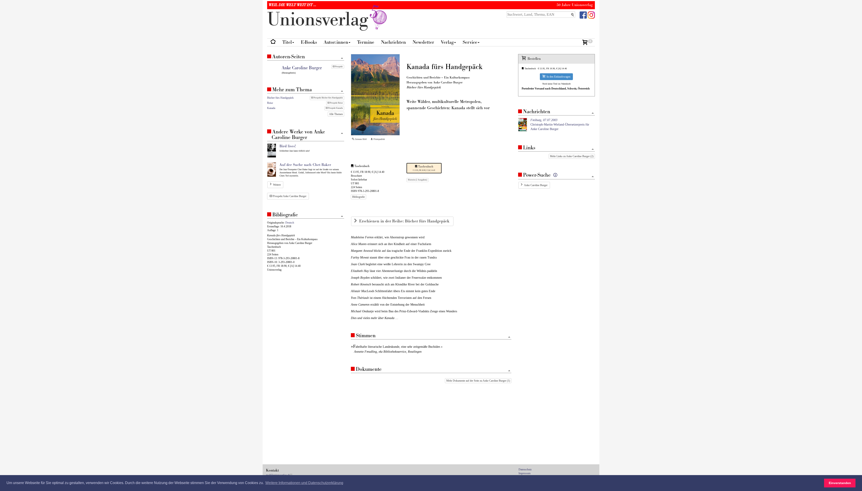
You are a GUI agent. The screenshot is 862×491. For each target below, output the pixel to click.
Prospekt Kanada (335, 108)
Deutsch (289, 222)
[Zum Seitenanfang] (509, 337)
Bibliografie (358, 196)
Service (470, 42)
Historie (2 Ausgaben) (417, 180)
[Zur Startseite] (273, 42)
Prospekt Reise (336, 103)
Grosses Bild (360, 139)
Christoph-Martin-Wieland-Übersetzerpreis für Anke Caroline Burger (559, 124)
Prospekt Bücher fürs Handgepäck (328, 98)
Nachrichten (393, 42)
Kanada (271, 108)
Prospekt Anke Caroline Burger (289, 196)
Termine (365, 42)
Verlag (447, 42)
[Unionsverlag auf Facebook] (583, 14)
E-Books (309, 42)
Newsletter (423, 42)
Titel (287, 42)
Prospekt (339, 66)
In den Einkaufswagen (557, 76)
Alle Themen (336, 114)
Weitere (277, 184)
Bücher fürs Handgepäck (280, 97)
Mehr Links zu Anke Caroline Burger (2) (572, 156)
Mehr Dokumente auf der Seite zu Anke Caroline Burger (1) (478, 380)
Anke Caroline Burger (536, 185)
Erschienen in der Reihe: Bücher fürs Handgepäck (405, 221)
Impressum (524, 473)
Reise (270, 102)
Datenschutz (525, 469)
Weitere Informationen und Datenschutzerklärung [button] (304, 483)
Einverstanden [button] (840, 483)
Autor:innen (336, 42)
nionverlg (320, 19)
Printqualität (379, 139)
